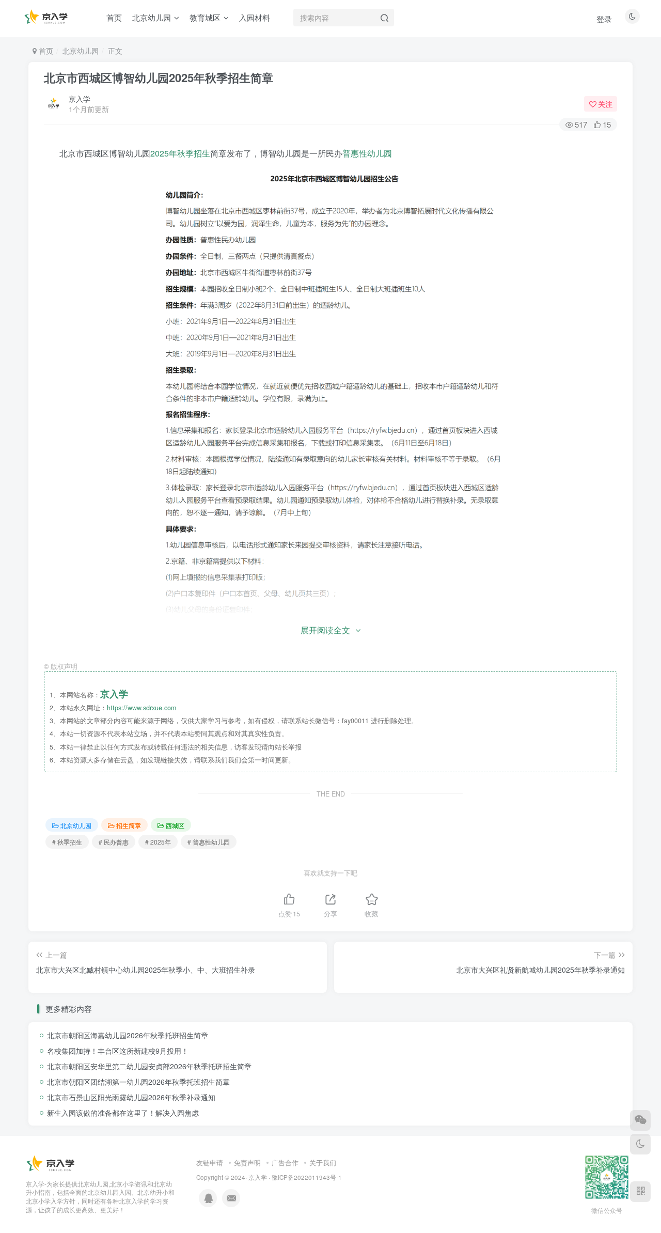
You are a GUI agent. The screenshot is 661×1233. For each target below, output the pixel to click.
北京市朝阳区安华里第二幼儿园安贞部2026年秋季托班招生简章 (149, 1066)
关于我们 (322, 1162)
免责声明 (247, 1162)
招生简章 (128, 825)
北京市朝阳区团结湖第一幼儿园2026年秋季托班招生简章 (138, 1081)
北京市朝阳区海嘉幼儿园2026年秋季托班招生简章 (127, 1035)
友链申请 (209, 1162)
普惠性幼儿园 (367, 153)
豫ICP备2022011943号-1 (307, 1177)
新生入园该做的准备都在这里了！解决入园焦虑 (123, 1112)
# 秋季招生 (67, 841)
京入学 (79, 98)
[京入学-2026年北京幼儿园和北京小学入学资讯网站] (51, 1163)
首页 (45, 50)
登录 (604, 18)
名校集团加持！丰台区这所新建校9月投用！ (117, 1050)
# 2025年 (158, 841)
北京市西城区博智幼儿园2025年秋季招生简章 (158, 77)
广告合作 (285, 1162)
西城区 (175, 825)
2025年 (163, 153)
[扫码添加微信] (640, 1120)
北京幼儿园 (80, 50)
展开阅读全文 (325, 630)
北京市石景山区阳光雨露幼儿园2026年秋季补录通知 (131, 1097)
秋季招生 (193, 153)
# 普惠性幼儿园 (208, 841)
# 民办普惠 (114, 841)
